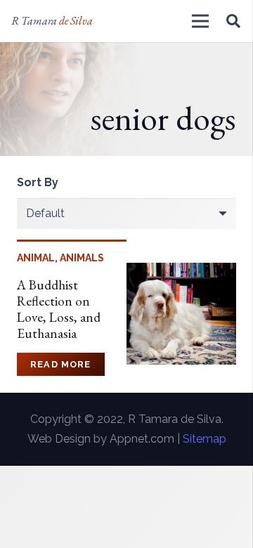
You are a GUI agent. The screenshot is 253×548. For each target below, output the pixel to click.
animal (36, 257)
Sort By (37, 182)
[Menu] (200, 21)
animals (82, 257)
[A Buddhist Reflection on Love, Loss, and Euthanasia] (181, 272)
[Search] (233, 21)
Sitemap (204, 438)
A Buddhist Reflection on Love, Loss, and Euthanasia (58, 309)
